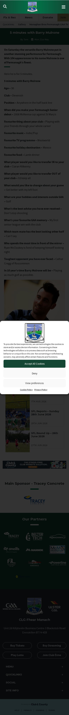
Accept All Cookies (35, 363)
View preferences (34, 383)
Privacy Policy (40, 389)
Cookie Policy (26, 389)
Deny (34, 373)
